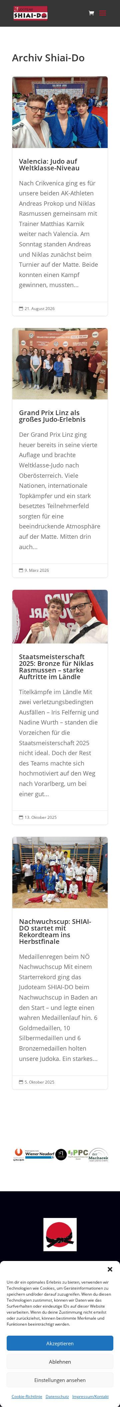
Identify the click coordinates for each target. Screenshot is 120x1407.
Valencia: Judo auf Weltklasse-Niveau (60, 196)
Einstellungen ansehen (60, 1380)
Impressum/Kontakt (90, 1396)
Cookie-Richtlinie (27, 1396)
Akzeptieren (60, 1343)
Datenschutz (57, 1396)
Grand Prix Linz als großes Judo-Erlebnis (60, 452)
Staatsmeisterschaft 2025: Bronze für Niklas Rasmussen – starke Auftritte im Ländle (60, 707)
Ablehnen (60, 1361)
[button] (110, 1269)
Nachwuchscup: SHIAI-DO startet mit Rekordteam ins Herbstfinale (60, 963)
